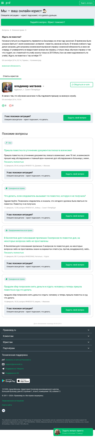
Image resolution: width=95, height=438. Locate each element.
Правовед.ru (9, 330)
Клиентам (8, 336)
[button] (73, 432)
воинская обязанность (11, 66)
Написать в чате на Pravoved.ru (18, 360)
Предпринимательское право (20, 230)
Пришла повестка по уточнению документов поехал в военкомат (38, 150)
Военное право (18, 30)
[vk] (3, 410)
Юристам (7, 342)
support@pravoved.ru (13, 364)
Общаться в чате (81, 84)
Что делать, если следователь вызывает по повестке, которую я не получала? (45, 196)
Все (10, 143)
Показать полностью (14, 162)
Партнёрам (9, 348)
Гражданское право (17, 188)
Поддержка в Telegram (14, 369)
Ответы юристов (10, 76)
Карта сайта (7, 405)
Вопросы (5, 30)
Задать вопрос (87, 3)
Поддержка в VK (12, 373)
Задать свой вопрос (77, 118)
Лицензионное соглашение (13, 401)
